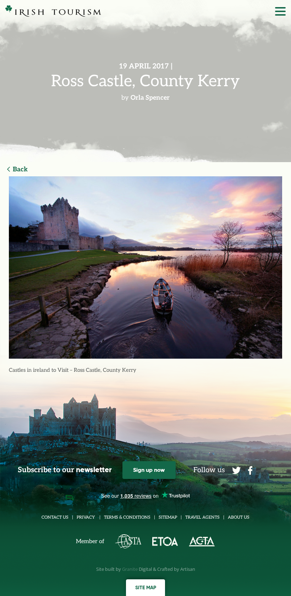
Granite (130, 569)
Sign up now (149, 470)
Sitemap (168, 517)
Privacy (86, 517)
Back (20, 169)
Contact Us (55, 517)
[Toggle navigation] (280, 13)
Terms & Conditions (127, 517)
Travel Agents (202, 517)
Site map (145, 587)
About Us (238, 517)
